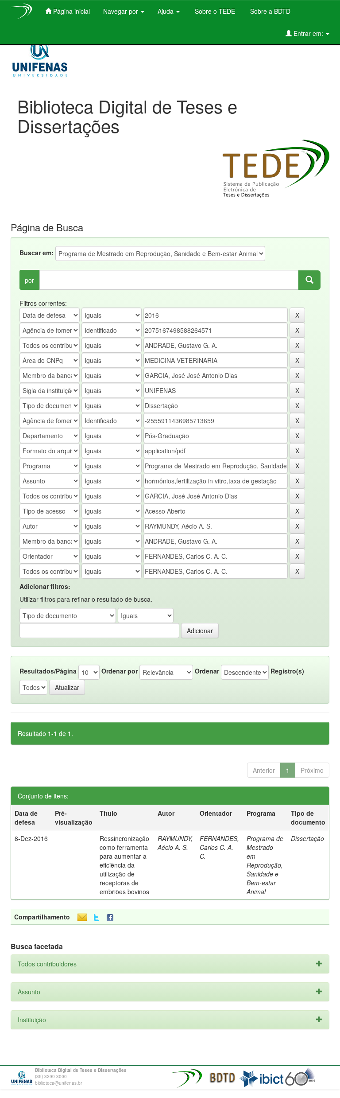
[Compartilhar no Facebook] (112, 918)
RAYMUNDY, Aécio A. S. (175, 843)
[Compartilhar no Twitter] (96, 918)
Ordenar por (119, 670)
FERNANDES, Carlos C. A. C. (219, 847)
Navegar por (121, 11)
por (29, 280)
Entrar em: (308, 33)
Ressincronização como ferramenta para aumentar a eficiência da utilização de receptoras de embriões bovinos (124, 865)
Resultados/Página (48, 670)
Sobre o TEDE (214, 11)
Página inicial (70, 11)
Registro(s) (287, 670)
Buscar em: (36, 252)
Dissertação (307, 838)
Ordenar (207, 670)
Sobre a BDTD (269, 11)
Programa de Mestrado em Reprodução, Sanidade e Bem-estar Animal (265, 865)
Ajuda (166, 11)
